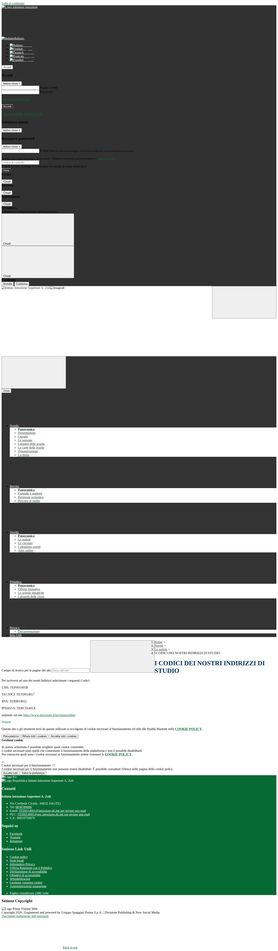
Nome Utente (48, 87)
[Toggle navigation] (34, 372)
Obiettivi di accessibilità (25, 875)
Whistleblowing (20, 879)
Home (158, 642)
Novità (158, 645)
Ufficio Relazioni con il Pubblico (31, 868)
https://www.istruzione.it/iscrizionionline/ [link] (49, 715)
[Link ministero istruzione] (20, 7)
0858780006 (23, 807)
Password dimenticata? (16, 99)
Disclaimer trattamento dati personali (25, 916)
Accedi (7, 67)
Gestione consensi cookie (26, 882)
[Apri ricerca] (244, 302)
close (6, 390)
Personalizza (11, 736)
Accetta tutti (64, 736)
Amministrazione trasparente (28, 886)
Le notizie (160, 649)
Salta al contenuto (13, 3)
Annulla (7, 283)
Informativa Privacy (22, 864)
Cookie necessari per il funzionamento (26, 765)
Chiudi (7, 181)
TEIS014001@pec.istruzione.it (54, 814)
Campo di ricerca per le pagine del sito (26, 670)
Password (46, 92)
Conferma (21, 283)
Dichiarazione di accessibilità (28, 871)
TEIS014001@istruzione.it (52, 810)
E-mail (44, 150)
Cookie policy (19, 857)
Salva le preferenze (33, 773)
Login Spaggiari (106, 158)
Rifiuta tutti (35, 736)
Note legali (17, 860)
